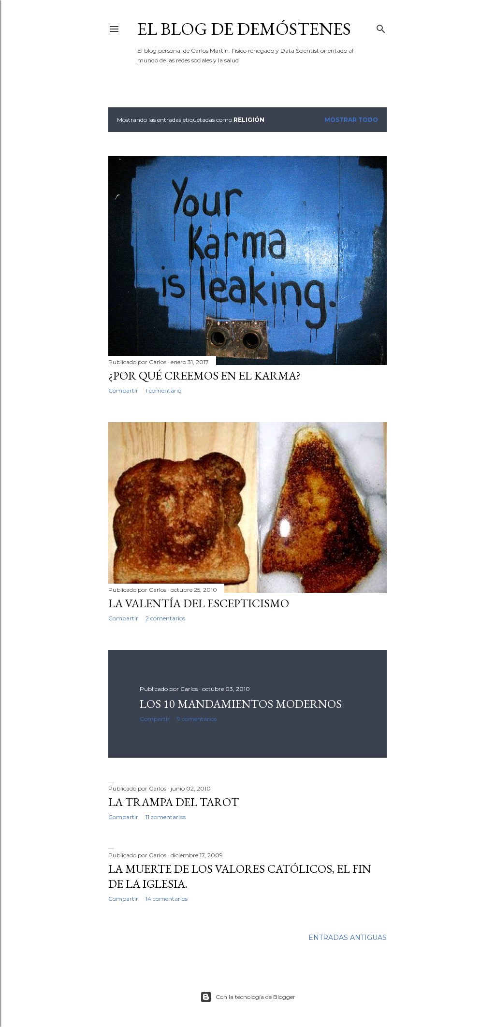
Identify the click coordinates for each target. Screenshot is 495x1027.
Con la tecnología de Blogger (255, 996)
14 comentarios (167, 898)
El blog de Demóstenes (244, 28)
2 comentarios (165, 618)
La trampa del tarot (173, 801)
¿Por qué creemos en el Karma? (204, 375)
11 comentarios (166, 817)
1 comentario (163, 390)
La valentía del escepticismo (198, 603)
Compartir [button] (123, 390)
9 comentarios (197, 718)
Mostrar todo (351, 119)
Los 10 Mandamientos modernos (241, 703)
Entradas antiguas (347, 937)
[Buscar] (381, 26)
